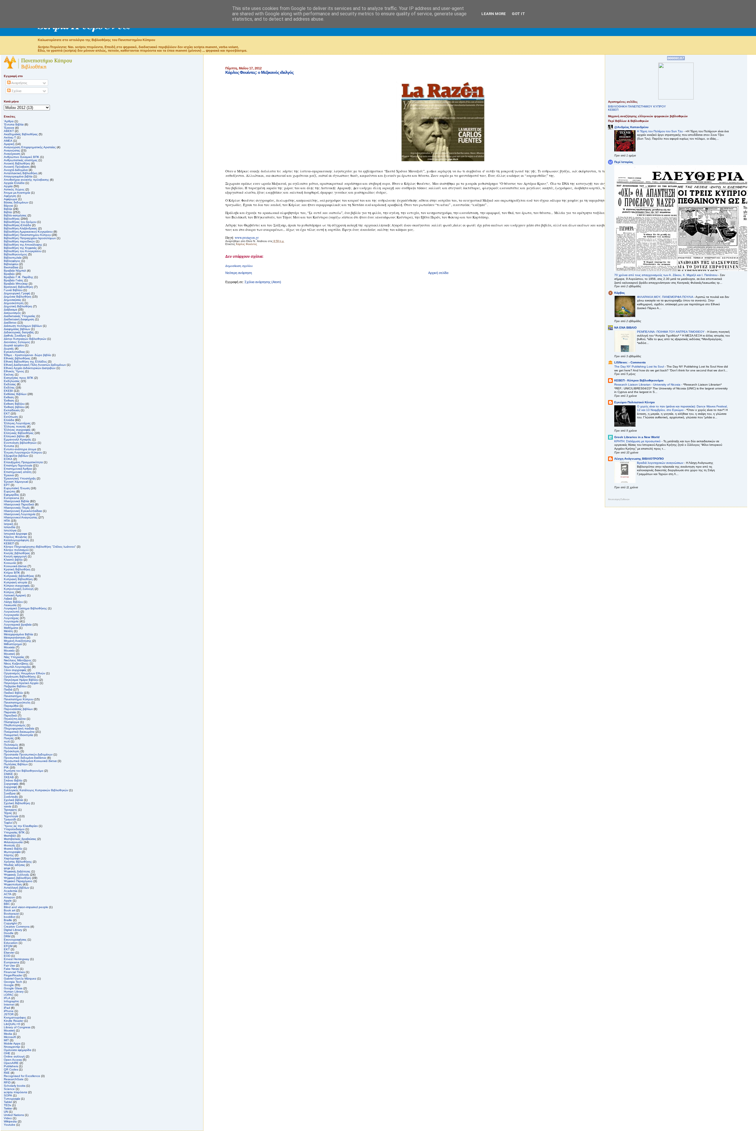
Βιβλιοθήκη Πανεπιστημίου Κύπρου (27, 234)
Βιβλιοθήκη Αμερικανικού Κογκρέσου (28, 231)
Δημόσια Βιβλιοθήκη (17, 296)
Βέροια (8, 205)
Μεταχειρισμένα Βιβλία (18, 634)
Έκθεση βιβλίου (14, 407)
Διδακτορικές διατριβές (19, 332)
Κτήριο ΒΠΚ (12, 572)
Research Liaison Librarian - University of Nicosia (647, 384)
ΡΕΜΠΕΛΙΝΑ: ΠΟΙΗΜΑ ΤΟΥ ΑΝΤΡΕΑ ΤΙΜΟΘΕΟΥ (671, 331)
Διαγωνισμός (12, 312)
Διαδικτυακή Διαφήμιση (19, 319)
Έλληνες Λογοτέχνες (17, 423)
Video (8, 1118)
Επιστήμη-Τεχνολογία (18, 465)
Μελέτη (8, 631)
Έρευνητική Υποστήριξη (20, 478)
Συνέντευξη (11, 796)
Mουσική (9, 1030)
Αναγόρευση (12, 153)
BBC (7, 903)
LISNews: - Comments (630, 362)
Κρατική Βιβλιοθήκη (17, 569)
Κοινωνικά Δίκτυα (15, 566)
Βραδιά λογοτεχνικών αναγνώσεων (660, 462)
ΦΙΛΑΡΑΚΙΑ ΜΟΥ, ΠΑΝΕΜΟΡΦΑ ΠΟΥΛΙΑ (665, 296)
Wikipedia (10, 1121)
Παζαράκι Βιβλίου (15, 686)
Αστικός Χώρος (14, 189)
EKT (7, 949)
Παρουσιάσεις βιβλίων (18, 709)
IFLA (7, 998)
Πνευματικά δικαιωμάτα (19, 731)
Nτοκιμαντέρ (12, 1046)
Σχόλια (16, 91)
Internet (9, 1004)
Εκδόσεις (10, 384)
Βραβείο (9, 273)
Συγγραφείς (11, 783)
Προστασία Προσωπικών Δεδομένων (28, 754)
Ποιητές (9, 738)
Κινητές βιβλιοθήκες (17, 553)
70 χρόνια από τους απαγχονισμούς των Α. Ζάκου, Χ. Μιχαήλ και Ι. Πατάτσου (666, 275)
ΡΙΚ (6, 767)
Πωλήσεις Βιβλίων (16, 764)
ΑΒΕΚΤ (9, 131)
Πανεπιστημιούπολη (17, 702)
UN (6, 1111)
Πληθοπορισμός (15, 725)
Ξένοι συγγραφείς (15, 670)
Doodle (9, 933)
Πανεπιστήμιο (13, 696)
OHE (7, 1053)
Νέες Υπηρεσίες (14, 657)
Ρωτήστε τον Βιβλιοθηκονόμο (23, 770)
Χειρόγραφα (12, 858)
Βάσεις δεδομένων (16, 202)
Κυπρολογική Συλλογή (19, 588)
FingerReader (13, 975)
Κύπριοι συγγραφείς (17, 585)
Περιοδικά (10, 715)
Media (8, 1033)
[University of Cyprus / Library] (676, 98)
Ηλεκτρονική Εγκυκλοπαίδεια (23, 511)
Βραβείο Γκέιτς (13, 280)
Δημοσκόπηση (14, 303)
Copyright (10, 923)
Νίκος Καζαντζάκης (16, 663)
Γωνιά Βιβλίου (13, 290)
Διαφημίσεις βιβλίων (17, 329)
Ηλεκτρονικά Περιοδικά (19, 504)
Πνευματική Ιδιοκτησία (18, 735)
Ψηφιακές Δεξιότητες (17, 871)
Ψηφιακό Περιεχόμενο (18, 881)
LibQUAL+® (12, 1024)
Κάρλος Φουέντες (246, 244)
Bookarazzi (11, 913)
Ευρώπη (9, 491)
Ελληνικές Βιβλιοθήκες (19, 433)
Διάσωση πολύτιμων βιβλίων (23, 325)
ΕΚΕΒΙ (8, 390)
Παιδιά (8, 689)
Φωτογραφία (12, 851)
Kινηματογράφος (15, 1017)
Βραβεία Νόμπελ (15, 270)
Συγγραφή (10, 787)
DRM (7, 936)
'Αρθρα (9, 121)
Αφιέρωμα (10, 199)
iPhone (9, 1011)
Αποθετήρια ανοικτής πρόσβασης (26, 179)
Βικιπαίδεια (11, 267)
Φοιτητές (9, 845)
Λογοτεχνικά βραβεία (18, 624)
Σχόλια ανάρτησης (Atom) (263, 282)
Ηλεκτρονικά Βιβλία (16, 501)
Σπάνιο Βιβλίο (13, 780)
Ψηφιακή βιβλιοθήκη (17, 877)
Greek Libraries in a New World (636, 437)
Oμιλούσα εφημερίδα (17, 1050)
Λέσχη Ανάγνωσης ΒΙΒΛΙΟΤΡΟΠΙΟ (639, 458)
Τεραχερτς (10, 809)
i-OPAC (9, 994)
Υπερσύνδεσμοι (14, 829)
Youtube (9, 1124)
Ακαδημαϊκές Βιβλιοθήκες (21, 134)
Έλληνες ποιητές (15, 426)
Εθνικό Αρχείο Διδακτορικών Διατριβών (30, 368)
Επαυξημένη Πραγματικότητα (23, 462)
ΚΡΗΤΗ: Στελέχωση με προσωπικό (638, 441)
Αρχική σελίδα (438, 273)
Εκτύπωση (11, 416)
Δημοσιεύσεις (12, 299)
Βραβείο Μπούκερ (16, 283)
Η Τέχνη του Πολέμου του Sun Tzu (660, 131)
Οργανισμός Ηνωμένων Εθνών (24, 673)
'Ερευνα (9, 127)
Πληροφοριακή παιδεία (19, 728)
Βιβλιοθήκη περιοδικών (19, 241)
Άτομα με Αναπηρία (17, 192)
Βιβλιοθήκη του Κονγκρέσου (22, 251)
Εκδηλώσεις (12, 381)
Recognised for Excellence (22, 1076)
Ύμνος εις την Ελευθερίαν (21, 826)
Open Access (13, 1059)
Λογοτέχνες (11, 618)
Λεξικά (8, 598)
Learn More (493, 14)
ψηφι (7, 868)
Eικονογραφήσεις (15, 939)
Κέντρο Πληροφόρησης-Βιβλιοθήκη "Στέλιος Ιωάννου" (40, 546)
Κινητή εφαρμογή (15, 556)
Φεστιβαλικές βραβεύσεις (20, 839)
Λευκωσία (10, 605)
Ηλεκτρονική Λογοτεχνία (19, 514)
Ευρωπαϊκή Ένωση (17, 488)
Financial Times (14, 972)
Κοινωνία (10, 562)
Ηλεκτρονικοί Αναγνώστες (21, 517)
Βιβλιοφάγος (12, 260)
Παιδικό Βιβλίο (13, 692)
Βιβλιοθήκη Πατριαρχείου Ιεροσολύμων (30, 238)
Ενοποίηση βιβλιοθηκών (20, 442)
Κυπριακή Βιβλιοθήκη (18, 579)
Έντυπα (9, 446)
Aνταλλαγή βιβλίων (16, 887)
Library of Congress (17, 1027)
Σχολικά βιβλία (13, 800)
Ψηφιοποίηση (13, 884)
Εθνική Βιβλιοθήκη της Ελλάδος (25, 361)
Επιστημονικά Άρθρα (18, 468)
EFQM (8, 946)
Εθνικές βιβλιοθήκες (17, 358)
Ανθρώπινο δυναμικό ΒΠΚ (21, 157)
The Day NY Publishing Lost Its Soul (639, 366)
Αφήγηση (10, 196)
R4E (7, 1072)
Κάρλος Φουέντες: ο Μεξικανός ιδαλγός (259, 72)
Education (11, 942)
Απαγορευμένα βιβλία (18, 176)
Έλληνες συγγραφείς (17, 429)
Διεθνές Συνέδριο (15, 335)
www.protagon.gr (247, 237)
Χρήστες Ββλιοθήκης (18, 861)
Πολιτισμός (11, 744)
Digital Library (13, 929)
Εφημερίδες (11, 494)
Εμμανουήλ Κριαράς (17, 439)
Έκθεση (9, 400)
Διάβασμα (10, 309)
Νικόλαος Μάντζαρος (18, 660)
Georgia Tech (13, 981)
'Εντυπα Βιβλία (14, 124)
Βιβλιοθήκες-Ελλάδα (17, 225)
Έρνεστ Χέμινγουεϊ (16, 481)
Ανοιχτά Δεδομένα (16, 170)
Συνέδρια (10, 793)
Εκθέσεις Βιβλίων (15, 394)
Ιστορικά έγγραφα (15, 533)
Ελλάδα (9, 420)
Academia (10, 890)
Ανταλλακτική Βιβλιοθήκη (21, 173)
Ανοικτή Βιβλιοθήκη (17, 163)
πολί (7, 741)
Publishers (11, 1066)
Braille (8, 920)
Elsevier (9, 952)
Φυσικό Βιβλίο (13, 848)
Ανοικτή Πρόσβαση (17, 166)
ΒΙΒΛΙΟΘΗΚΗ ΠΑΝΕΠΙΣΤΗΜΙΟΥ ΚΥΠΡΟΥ (637, 106)
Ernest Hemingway (16, 959)
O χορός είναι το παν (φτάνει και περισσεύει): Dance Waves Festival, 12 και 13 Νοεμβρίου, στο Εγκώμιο (682, 408)
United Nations (14, 1115)
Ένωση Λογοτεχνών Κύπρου (23, 452)
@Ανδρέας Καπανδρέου (631, 127)
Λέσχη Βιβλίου (13, 601)
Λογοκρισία (11, 614)
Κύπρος (9, 592)
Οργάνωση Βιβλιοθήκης (20, 676)
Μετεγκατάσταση (15, 637)
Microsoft (10, 1037)
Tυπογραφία (12, 1098)
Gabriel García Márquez (20, 978)
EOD (7, 955)
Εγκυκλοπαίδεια (14, 351)
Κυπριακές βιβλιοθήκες (19, 575)
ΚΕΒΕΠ (9, 543)
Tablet (8, 1102)
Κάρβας (619, 292)
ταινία (7, 806)
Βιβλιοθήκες (12, 218)
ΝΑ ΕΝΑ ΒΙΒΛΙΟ (625, 327)
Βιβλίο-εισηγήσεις (15, 215)
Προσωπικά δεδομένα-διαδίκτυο (25, 757)
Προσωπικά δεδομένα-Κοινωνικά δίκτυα (30, 761)
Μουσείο (9, 650)
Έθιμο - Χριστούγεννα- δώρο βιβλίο (27, 355)
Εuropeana (11, 498)
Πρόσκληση (11, 751)
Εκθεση (9, 397)
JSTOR (9, 1014)
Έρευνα (9, 475)
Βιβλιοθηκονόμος (15, 254)
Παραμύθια (11, 705)
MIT (6, 1040)
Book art (9, 910)
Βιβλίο (8, 212)
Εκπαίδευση (12, 410)
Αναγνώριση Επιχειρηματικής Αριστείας (30, 147)
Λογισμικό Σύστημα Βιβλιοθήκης (25, 608)
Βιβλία (8, 208)
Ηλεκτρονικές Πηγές (17, 507)
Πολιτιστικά (11, 748)
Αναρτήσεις (19, 83)
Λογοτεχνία (11, 621)
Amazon (9, 897)
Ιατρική (8, 523)
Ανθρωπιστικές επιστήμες (21, 160)
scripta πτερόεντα (15, 1092)
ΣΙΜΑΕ (8, 774)
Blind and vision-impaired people (26, 907)
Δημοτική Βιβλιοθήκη (18, 306)
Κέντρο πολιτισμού (16, 549)
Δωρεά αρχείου (14, 345)
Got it (518, 14)
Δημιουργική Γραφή (17, 293)
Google (9, 985)
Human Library (14, 991)
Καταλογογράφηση (16, 540)
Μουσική (9, 653)
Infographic (11, 1001)
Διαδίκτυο (10, 322)
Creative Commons (17, 926)
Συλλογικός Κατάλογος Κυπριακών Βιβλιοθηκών (36, 790)
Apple (8, 900)
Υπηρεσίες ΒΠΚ (14, 832)
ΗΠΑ (7, 520)
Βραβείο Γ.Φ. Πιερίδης (18, 277)
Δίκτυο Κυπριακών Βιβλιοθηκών (25, 338)
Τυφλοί (8, 822)
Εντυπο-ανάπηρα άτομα (20, 449)
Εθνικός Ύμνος (14, 371)
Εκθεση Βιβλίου (14, 403)
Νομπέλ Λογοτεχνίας (17, 666)
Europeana (11, 962)
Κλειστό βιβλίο (13, 559)
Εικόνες (9, 374)
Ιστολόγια (10, 530)
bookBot (9, 916)
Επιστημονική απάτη (18, 472)
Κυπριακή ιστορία (15, 582)
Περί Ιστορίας (623, 162)
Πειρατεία (10, 712)
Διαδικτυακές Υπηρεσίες (19, 316)
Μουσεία (9, 647)
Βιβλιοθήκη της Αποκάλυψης (23, 244)
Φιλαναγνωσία (13, 842)
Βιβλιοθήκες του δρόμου (20, 221)
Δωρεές (9, 348)
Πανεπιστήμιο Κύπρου (18, 699)
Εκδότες (9, 387)
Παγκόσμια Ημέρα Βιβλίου (21, 679)
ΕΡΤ (7, 485)
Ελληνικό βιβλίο (14, 436)
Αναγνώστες (12, 150)
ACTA (8, 894)
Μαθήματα (11, 627)
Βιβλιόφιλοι (11, 264)
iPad (7, 1007)
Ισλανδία (9, 527)
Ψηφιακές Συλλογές (16, 874)
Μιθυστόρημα (13, 644)
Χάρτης (9, 855)
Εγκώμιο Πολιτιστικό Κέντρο (634, 402)
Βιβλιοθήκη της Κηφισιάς (20, 247)
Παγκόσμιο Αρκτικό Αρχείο (21, 683)
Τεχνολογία (11, 816)
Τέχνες (8, 813)
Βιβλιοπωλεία (13, 257)
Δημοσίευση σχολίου (238, 265)
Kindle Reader (13, 1020)
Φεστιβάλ (10, 835)
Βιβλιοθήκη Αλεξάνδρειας (20, 228)
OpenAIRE (11, 1063)
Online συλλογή (14, 1056)
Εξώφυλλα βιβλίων (16, 455)
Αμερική (9, 144)
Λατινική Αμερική (15, 595)
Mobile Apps (12, 1043)
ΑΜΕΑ (8, 140)
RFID (7, 1082)
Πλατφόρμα (11, 722)
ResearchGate (14, 1079)
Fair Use (9, 965)
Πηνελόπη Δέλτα (15, 718)
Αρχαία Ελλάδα (14, 183)
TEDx (7, 1105)
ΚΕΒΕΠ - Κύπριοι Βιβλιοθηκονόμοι (639, 380)
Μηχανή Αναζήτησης (17, 640)
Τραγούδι (10, 819)
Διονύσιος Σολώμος (17, 342)
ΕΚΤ (7, 413)
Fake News (11, 968)
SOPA (8, 1095)
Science (9, 1089)
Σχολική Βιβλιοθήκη (17, 803)
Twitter (8, 1108)
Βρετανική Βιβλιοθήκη (18, 286)
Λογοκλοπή (11, 611)
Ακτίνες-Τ (10, 137)
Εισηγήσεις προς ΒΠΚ (18, 377)
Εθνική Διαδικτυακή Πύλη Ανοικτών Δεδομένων (35, 364)
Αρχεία (8, 186)
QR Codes (11, 1069)
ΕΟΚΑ (8, 459)
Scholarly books (14, 1085)
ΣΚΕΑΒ (9, 777)
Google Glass (13, 988)
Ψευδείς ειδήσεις (14, 864)
